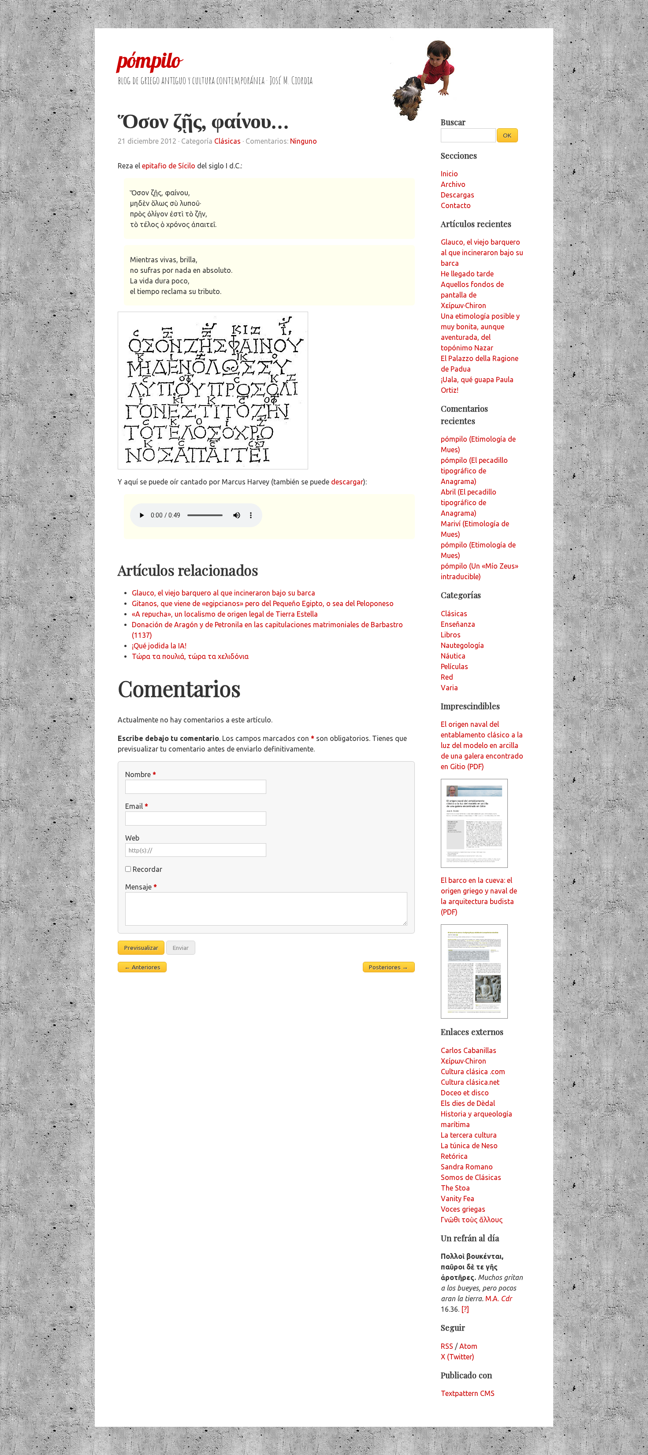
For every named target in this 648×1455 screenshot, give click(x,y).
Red (447, 677)
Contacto (456, 205)
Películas (454, 666)
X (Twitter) (457, 1357)
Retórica (454, 1156)
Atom (468, 1346)
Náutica (453, 656)
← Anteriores (142, 967)
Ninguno (303, 141)
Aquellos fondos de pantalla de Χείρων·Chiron (472, 294)
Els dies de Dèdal (468, 1103)
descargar (347, 482)
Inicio (449, 174)
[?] (465, 1309)
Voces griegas (463, 1209)
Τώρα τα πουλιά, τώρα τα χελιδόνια (190, 656)
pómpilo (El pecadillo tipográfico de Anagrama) (474, 470)
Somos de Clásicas (471, 1177)
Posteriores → (388, 967)
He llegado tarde (467, 274)
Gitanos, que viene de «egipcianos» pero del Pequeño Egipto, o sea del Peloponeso (263, 603)
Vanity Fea (457, 1198)
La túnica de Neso (469, 1146)
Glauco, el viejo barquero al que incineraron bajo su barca (223, 593)
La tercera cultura (469, 1135)
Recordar (147, 869)
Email (136, 806)
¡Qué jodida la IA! (159, 646)
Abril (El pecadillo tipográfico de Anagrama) (468, 502)
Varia (449, 688)
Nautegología (462, 645)
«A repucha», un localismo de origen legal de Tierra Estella (225, 614)
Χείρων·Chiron (463, 1061)
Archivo (453, 184)
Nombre (140, 774)
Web (132, 838)
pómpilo (149, 60)
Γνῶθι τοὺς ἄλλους (472, 1220)
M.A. (498, 1298)
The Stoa (455, 1188)
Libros (451, 635)
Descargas (457, 195)
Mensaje (141, 887)
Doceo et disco (465, 1093)
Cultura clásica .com (473, 1071)
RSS (447, 1346)
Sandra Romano (467, 1167)
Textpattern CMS (468, 1393)
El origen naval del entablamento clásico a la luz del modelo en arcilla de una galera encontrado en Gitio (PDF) (482, 745)
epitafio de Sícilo (168, 166)
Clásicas (227, 141)
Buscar (453, 121)
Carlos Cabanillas (468, 1050)
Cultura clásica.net (470, 1082)
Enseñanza (458, 624)
